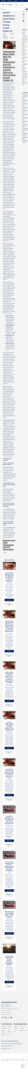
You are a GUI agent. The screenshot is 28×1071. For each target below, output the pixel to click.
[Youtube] (23, 20)
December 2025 (24, 54)
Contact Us (6, 1005)
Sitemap (13, 1059)
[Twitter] (23, 17)
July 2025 (24, 71)
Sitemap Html (16, 1060)
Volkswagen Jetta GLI (25, 107)
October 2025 (24, 61)
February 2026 (24, 47)
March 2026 (23, 43)
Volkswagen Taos (25, 118)
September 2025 (24, 65)
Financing (17, 1024)
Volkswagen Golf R (25, 137)
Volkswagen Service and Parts (25, 130)
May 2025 (24, 75)
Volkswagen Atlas (25, 104)
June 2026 (24, 37)
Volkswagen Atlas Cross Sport (25, 96)
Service (10, 1024)
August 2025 (24, 68)
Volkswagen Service (25, 141)
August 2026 (24, 32)
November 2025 (24, 58)
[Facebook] (23, 11)
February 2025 (24, 83)
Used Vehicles (4, 1028)
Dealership (23, 1024)
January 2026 (24, 50)
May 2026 (24, 39)
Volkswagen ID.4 (25, 115)
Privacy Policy (7, 1060)
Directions (22, 1028)
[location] (27, 0)
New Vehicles (4, 1026)
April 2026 (24, 41)
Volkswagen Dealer (25, 125)
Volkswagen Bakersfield (3, 1060)
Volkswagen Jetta (25, 111)
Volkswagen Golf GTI (12, 38)
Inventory (4, 1024)
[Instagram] (23, 14)
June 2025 (24, 73)
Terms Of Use (10, 1059)
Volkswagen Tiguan (25, 122)
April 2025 (24, 77)
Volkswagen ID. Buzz (25, 100)
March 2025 (23, 79)
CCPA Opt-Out (23, 1059)
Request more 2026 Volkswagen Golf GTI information (9, 544)
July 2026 (24, 35)
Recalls (9, 1033)
